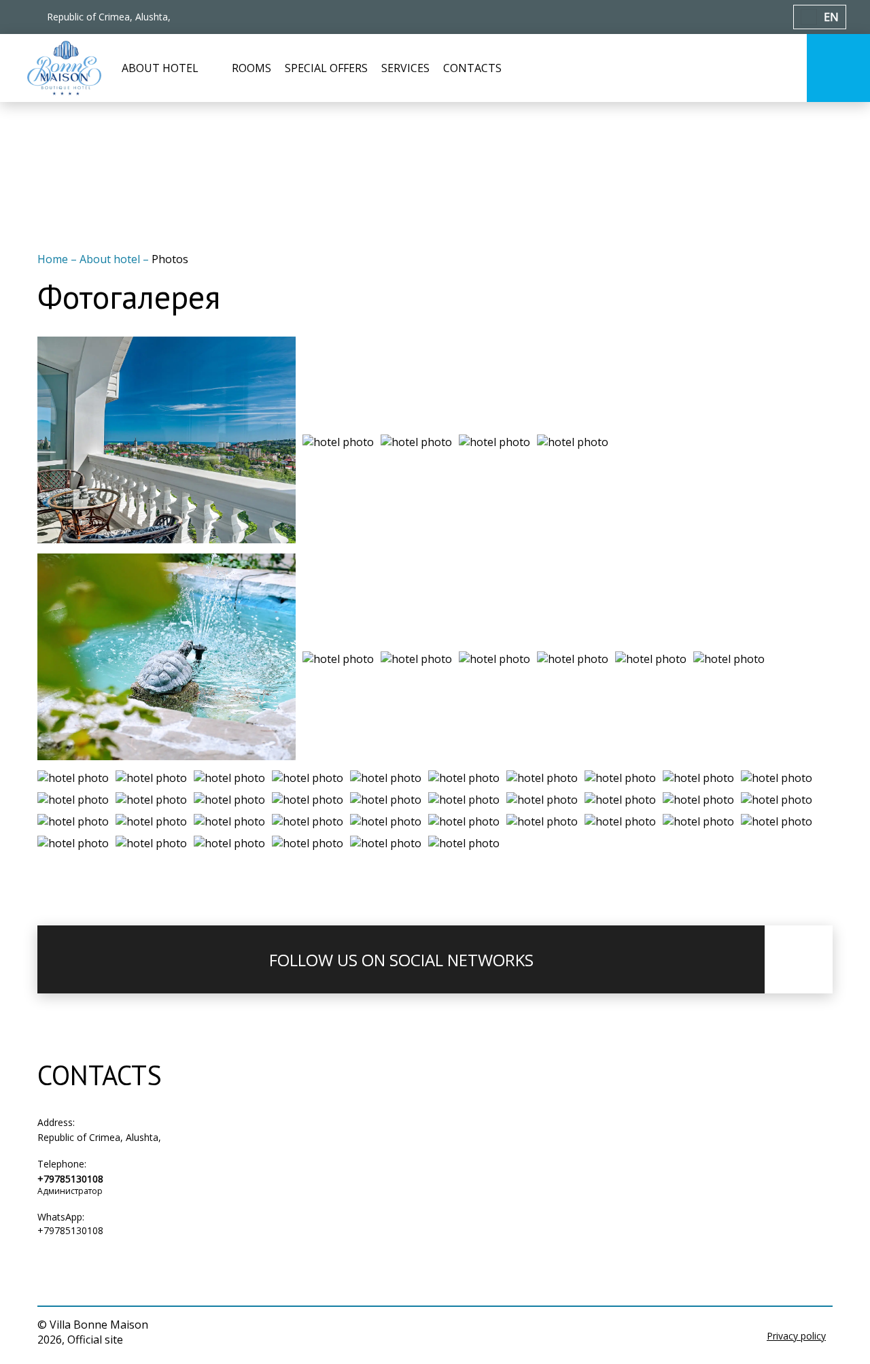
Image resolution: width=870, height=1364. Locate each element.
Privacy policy (796, 1335)
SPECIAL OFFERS (326, 68)
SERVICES (405, 68)
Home (54, 259)
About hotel (111, 259)
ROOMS (251, 68)
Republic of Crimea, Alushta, (99, 1137)
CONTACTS (472, 68)
